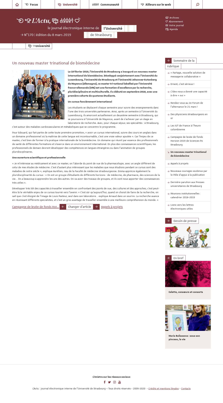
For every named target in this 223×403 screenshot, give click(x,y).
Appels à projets (112, 207)
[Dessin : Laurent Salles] (188, 237)
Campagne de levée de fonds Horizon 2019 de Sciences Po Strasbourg (187, 140)
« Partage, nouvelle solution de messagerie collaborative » (188, 74)
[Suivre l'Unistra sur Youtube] (119, 381)
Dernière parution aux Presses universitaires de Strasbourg (187, 184)
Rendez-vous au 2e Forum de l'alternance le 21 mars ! (187, 104)
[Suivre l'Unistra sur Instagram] (114, 381)
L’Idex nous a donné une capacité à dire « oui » (189, 93)
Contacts (186, 388)
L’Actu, (41, 20)
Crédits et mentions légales (163, 388)
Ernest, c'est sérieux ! (182, 84)
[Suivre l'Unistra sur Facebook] (105, 381)
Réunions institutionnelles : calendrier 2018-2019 (186, 195)
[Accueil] (17, 4)
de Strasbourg (101, 35)
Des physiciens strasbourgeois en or (189, 116)
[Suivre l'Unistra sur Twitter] (109, 381)
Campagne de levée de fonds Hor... (35, 207)
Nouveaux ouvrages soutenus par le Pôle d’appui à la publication (189, 172)
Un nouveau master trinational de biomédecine (188, 154)
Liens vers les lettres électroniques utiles (182, 206)
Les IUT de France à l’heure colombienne (186, 127)
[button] (197, 4)
